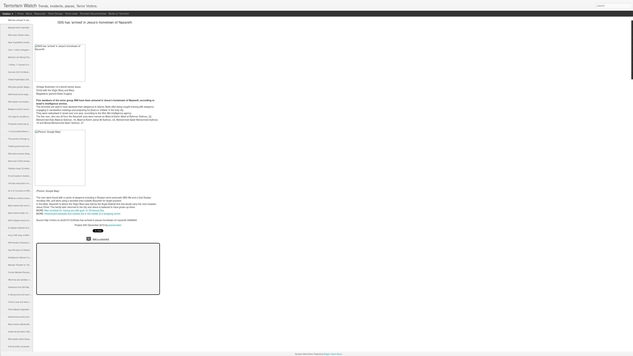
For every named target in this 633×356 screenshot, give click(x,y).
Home (20, 13)
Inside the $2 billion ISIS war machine (25, 331)
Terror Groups (55, 13)
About (29, 13)
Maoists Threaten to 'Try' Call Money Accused (28, 264)
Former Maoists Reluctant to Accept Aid (25, 272)
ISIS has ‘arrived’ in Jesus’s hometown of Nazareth (30, 20)
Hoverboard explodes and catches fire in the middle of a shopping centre (82, 213)
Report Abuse (336, 354)
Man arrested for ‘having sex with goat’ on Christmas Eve (74, 210)
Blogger (327, 354)
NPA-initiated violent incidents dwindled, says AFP (30, 220)
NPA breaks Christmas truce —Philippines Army (29, 242)
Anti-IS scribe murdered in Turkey (23, 346)
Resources (39, 13)
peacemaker (114, 225)
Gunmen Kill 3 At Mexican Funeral (23, 72)
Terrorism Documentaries (93, 13)
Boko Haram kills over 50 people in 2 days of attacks (31, 205)
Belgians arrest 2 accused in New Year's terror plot (30, 109)
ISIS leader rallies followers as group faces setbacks (31, 339)
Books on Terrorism (119, 13)
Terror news (71, 13)
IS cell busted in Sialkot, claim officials (25, 175)
